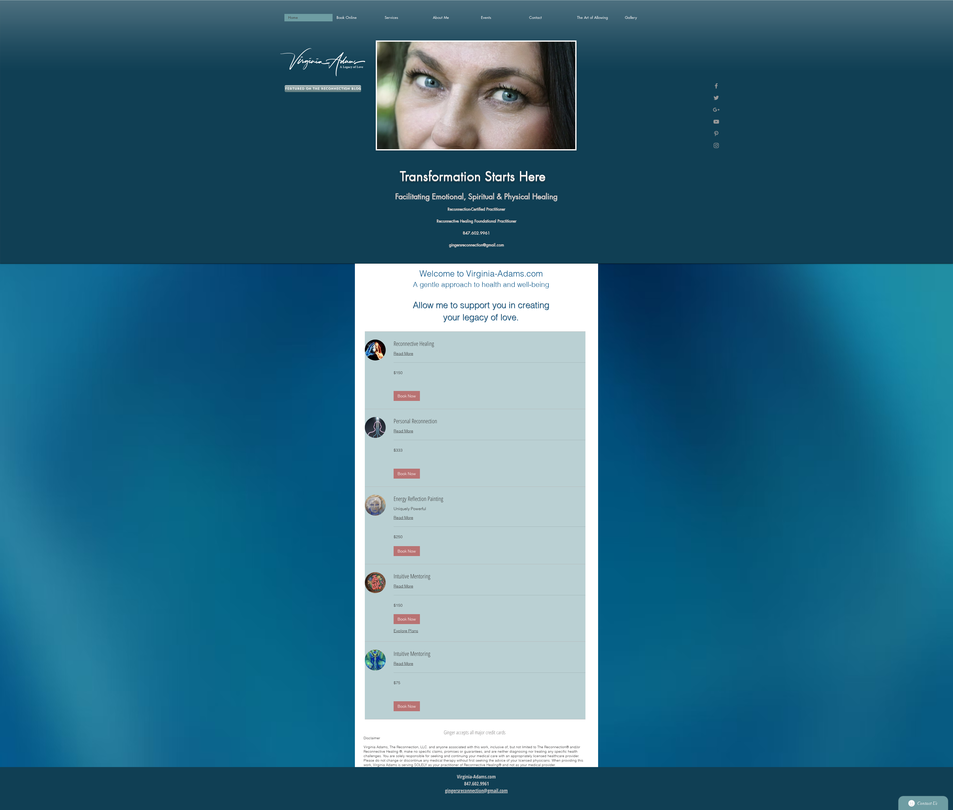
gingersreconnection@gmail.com (476, 244)
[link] (489, 344)
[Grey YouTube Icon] (716, 121)
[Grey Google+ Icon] (716, 109)
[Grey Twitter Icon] (716, 97)
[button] (407, 396)
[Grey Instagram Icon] (716, 145)
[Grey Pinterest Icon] (716, 133)
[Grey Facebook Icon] (716, 85)
